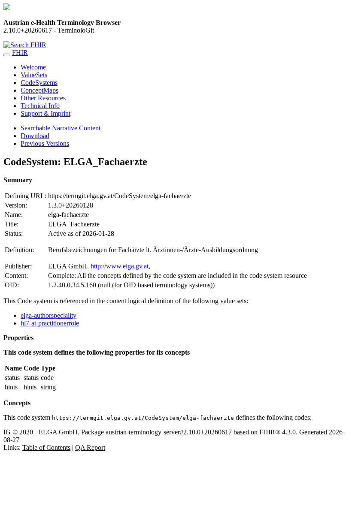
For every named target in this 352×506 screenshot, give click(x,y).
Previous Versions (45, 143)
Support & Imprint (45, 113)
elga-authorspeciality (48, 315)
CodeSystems (39, 82)
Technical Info (40, 105)
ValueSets (34, 74)
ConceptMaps (39, 90)
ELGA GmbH (58, 432)
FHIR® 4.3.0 (277, 432)
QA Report (90, 447)
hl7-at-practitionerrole (50, 323)
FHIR (20, 52)
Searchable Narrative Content (60, 128)
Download (35, 135)
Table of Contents (46, 447)
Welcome (33, 67)
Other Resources (43, 98)
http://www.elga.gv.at (120, 266)
